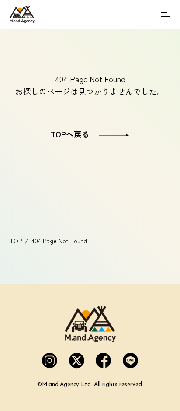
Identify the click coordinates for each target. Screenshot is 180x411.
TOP (16, 240)
